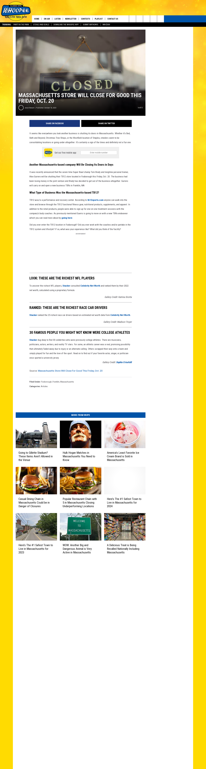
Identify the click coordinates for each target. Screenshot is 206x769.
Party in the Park (21, 24)
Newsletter (70, 19)
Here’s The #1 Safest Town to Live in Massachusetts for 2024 (124, 502)
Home (36, 19)
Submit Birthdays (90, 24)
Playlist (99, 19)
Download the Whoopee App (66, 24)
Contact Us (112, 19)
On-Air (47, 19)
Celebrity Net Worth (90, 285)
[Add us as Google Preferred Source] (139, 18)
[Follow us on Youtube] (160, 18)
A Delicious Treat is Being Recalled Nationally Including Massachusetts (123, 548)
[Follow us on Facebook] (146, 18)
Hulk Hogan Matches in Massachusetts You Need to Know (79, 456)
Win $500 (106, 24)
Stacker (66, 285)
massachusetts (67, 382)
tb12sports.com (95, 200)
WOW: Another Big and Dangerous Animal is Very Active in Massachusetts (77, 548)
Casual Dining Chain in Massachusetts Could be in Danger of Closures (34, 502)
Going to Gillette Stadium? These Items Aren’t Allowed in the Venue (35, 456)
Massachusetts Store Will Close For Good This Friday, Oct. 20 (70, 370)
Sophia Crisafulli (124, 362)
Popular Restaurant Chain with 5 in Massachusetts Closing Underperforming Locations (80, 502)
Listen (58, 19)
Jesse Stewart (29, 108)
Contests (85, 19)
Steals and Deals (41, 24)
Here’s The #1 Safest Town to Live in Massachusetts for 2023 (35, 548)
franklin (56, 382)
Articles (44, 386)
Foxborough (46, 382)
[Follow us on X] (153, 18)
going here (67, 217)
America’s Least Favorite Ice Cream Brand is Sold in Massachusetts (123, 456)
